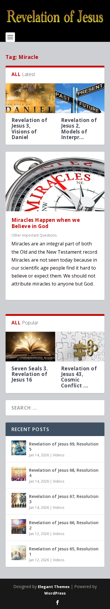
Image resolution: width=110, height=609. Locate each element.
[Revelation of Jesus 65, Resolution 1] (18, 552)
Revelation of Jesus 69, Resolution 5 (64, 446)
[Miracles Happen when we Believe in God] (55, 181)
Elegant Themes (54, 586)
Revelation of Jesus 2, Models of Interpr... (79, 129)
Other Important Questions (34, 235)
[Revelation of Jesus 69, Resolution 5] (18, 447)
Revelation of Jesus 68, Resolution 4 (64, 472)
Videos (58, 455)
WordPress (55, 593)
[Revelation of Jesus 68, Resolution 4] (18, 474)
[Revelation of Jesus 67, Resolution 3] (18, 500)
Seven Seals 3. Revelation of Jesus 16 (29, 374)
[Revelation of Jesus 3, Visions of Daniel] (30, 98)
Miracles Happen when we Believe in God (45, 223)
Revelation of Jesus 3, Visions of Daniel (29, 129)
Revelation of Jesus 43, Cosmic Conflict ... (79, 377)
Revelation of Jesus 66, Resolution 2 (64, 525)
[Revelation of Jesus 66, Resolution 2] (18, 526)
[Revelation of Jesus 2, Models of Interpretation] (80, 98)
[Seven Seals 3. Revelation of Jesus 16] (30, 347)
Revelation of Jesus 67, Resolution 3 (64, 499)
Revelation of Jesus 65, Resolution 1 (64, 551)
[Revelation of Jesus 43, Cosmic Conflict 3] (80, 347)
